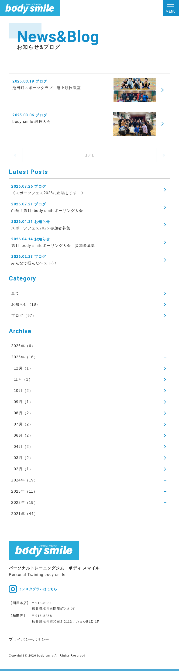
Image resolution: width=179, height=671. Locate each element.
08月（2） (23, 413)
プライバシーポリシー (29, 639)
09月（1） (23, 402)
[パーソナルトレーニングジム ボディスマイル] (30, 8)
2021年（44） (24, 514)
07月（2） (23, 424)
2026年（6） (23, 346)
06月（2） (23, 435)
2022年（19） (24, 503)
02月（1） (23, 469)
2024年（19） (24, 480)
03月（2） (23, 458)
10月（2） (23, 391)
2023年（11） (24, 491)
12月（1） (23, 368)
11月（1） (23, 379)
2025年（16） (24, 357)
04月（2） (23, 447)
